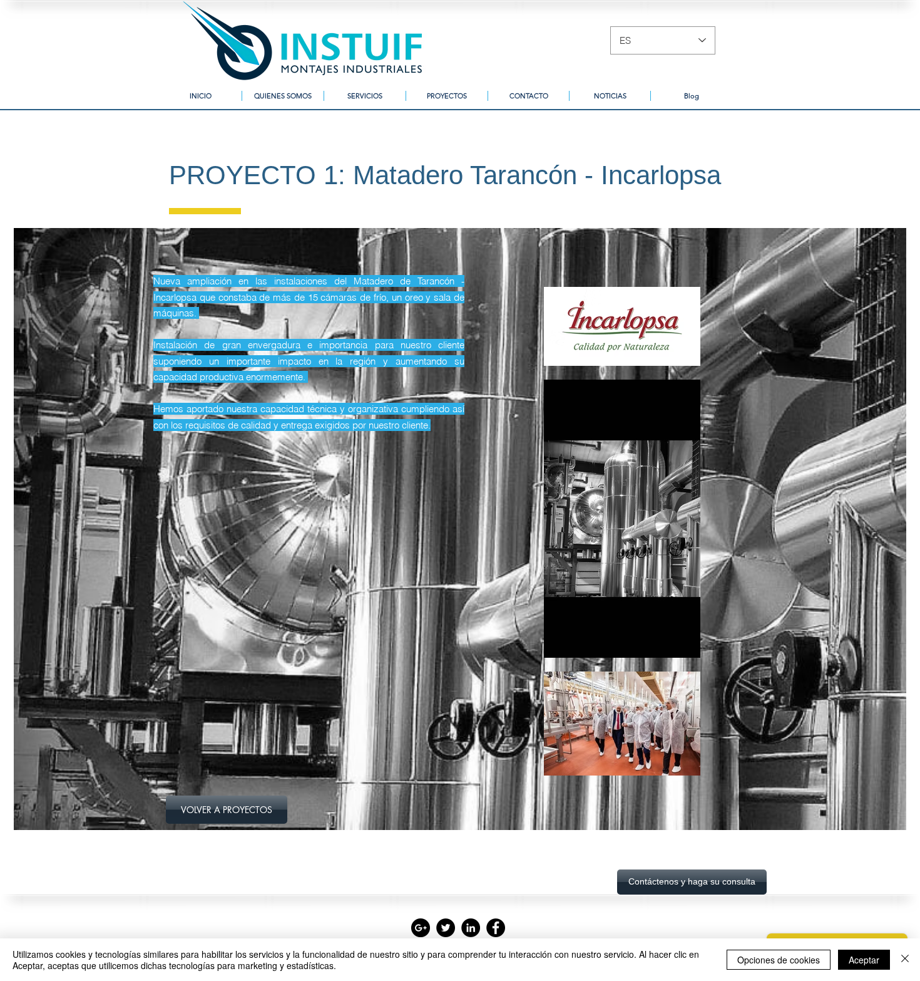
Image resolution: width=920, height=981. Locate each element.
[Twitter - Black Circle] (445, 927)
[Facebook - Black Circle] (495, 927)
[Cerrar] (904, 959)
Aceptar (864, 959)
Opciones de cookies (778, 959)
